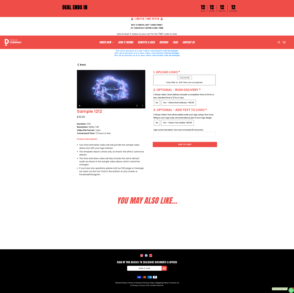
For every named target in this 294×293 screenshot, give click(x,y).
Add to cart (185, 144)
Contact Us (188, 42)
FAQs (175, 42)
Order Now (105, 42)
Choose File (184, 77)
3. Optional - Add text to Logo (179, 109)
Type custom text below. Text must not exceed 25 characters (178, 130)
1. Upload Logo (165, 72)
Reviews (163, 42)
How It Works (125, 42)
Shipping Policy (162, 283)
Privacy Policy (149, 283)
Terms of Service (135, 283)
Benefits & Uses (146, 42)
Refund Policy (121, 283)
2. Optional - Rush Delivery (175, 89)
